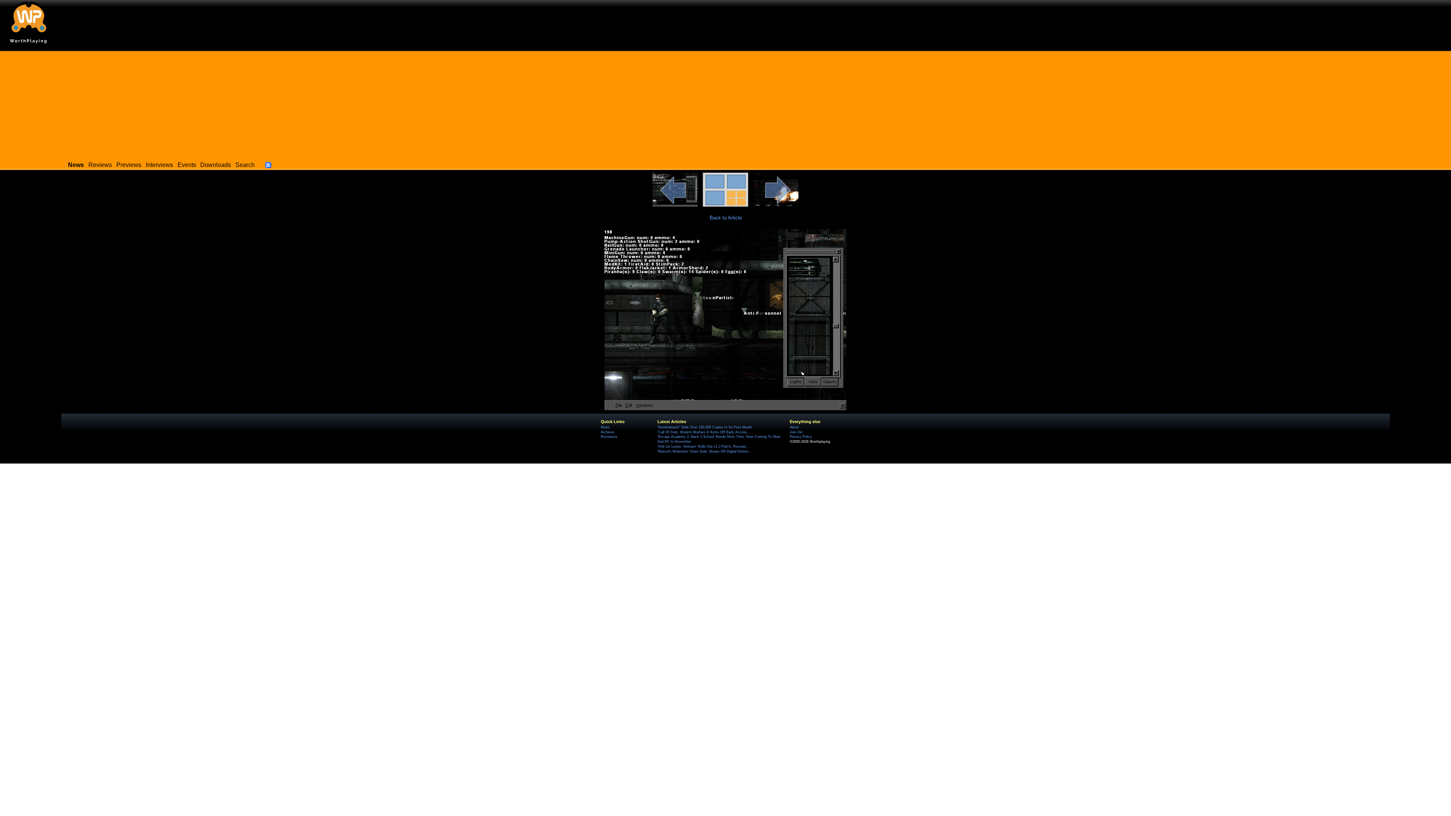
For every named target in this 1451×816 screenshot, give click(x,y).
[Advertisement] (725, 104)
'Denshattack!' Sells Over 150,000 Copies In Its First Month (704, 427)
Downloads (215, 165)
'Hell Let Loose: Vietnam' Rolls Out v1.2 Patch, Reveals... (703, 446)
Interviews (159, 165)
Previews (128, 165)
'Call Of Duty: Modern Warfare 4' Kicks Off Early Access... (703, 432)
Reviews (100, 165)
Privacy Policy (801, 437)
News (605, 427)
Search (245, 165)
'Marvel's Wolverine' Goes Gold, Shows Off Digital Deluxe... (704, 451)
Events (187, 165)
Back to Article (726, 218)
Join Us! (796, 432)
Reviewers (609, 437)
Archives (607, 432)
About (794, 427)
